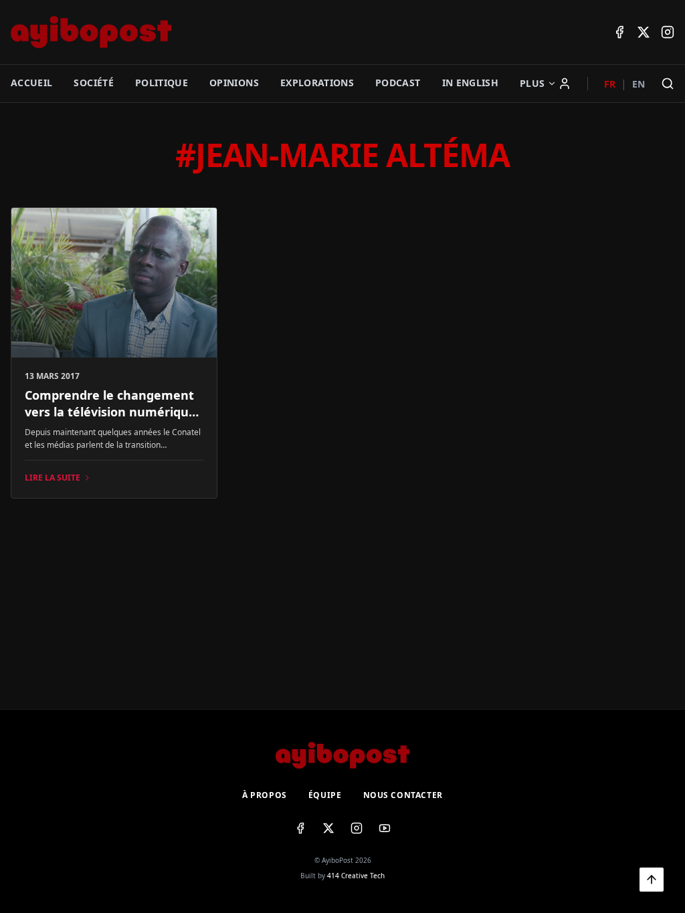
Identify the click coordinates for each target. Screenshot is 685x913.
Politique (161, 82)
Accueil (31, 82)
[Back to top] (652, 880)
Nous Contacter (403, 795)
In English (470, 82)
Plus (532, 83)
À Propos (264, 795)
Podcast (397, 82)
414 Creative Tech (356, 875)
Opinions (234, 82)
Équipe (325, 795)
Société (93, 82)
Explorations (317, 82)
